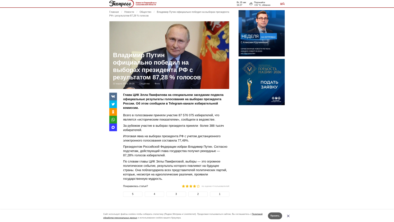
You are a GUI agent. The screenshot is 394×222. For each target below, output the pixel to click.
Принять (275, 215)
